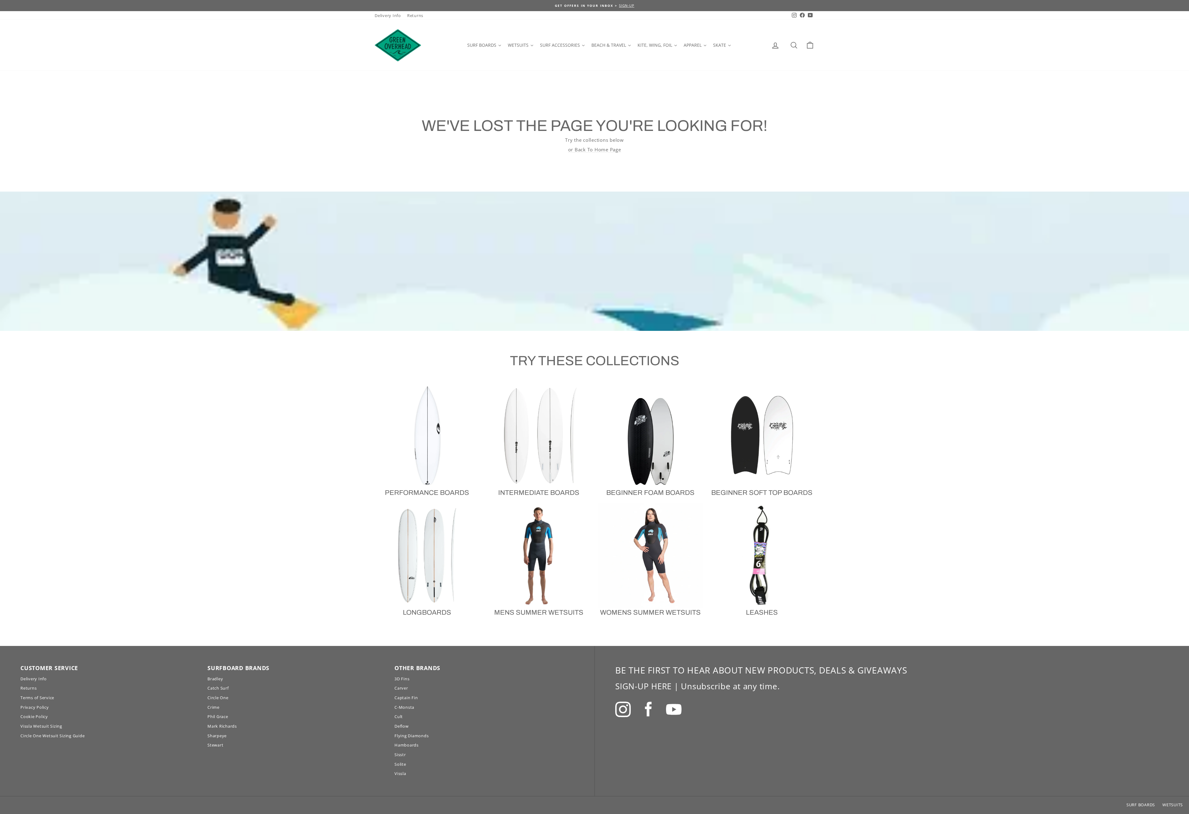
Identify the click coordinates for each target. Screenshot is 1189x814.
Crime (213, 707)
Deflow (401, 726)
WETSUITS (1172, 805)
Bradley (215, 679)
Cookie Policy (34, 716)
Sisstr (400, 754)
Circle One (218, 697)
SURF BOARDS (1140, 805)
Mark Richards (222, 726)
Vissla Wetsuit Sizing (41, 726)
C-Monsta (404, 707)
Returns (415, 15)
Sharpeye (217, 735)
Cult (398, 716)
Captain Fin (406, 697)
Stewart (215, 745)
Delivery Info (388, 15)
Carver (401, 688)
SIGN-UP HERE (643, 686)
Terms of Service (37, 697)
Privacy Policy (34, 707)
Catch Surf (218, 688)
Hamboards (406, 745)
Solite (400, 764)
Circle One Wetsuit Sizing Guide (52, 735)
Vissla (400, 773)
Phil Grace (217, 716)
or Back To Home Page (594, 149)
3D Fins (401, 679)
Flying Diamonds (411, 735)
